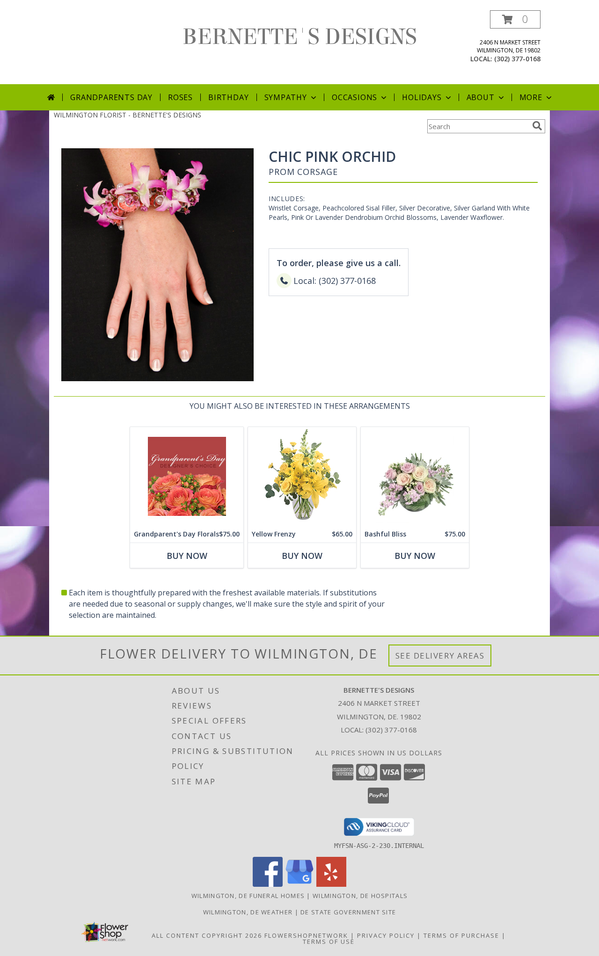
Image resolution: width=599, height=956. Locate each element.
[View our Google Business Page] (299, 884)
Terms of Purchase (461, 935)
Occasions (354, 97)
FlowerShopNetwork (306, 935)
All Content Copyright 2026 (207, 935)
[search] (537, 126)
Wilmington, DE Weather (248, 912)
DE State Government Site (348, 912)
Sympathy (285, 97)
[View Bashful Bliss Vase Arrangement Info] (415, 476)
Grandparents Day (111, 97)
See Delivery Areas (440, 655)
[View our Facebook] (268, 884)
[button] (515, 19)
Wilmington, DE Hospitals (360, 895)
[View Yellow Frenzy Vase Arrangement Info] (302, 476)
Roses (180, 97)
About (481, 97)
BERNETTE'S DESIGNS (300, 37)
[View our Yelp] (331, 884)
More (530, 97)
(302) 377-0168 (517, 58)
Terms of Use (329, 941)
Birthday (228, 97)
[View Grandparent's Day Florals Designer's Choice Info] (186, 476)
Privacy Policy (386, 935)
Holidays (421, 97)
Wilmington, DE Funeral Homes (248, 895)
